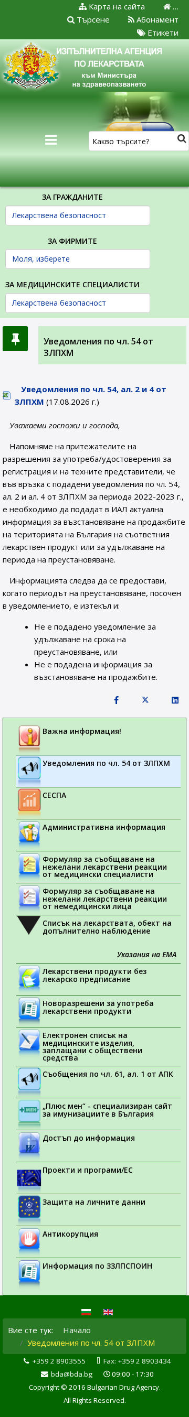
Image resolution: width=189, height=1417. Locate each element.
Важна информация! (82, 731)
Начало (77, 1330)
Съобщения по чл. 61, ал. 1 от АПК (108, 1074)
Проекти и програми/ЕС (88, 1170)
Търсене (92, 19)
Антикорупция (70, 1234)
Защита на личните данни (94, 1202)
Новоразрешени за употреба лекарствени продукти (98, 1007)
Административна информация (104, 827)
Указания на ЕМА (146, 954)
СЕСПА (54, 795)
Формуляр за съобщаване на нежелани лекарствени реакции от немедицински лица (105, 898)
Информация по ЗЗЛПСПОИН (97, 1266)
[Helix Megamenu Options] (51, 140)
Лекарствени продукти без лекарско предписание (94, 975)
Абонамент (156, 19)
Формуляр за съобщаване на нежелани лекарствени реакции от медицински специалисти (105, 866)
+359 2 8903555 (59, 1361)
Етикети (161, 32)
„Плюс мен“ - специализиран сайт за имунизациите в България (107, 1110)
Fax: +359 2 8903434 (137, 1361)
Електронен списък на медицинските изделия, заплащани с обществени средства (92, 1046)
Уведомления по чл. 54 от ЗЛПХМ (106, 763)
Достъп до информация (89, 1138)
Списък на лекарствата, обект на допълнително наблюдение (107, 927)
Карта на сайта (116, 6)
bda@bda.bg (71, 1374)
